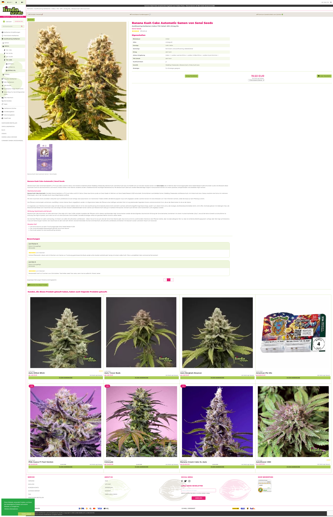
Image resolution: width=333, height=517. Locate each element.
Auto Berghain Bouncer (191, 373)
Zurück (31, 19)
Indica (53, 8)
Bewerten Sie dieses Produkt (38, 285)
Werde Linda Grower (9, 137)
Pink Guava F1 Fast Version (41, 462)
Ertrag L (11, 64)
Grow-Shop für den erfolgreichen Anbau (14, 93)
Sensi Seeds (136, 29)
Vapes (5, 104)
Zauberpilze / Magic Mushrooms (13, 89)
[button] (9, 514)
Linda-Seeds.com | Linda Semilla (84, 513)
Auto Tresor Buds (112, 373)
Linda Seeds (32, 371)
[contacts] (22, 2)
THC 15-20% (9, 56)
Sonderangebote (9, 111)
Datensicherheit (34, 491)
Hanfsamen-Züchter (10, 108)
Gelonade (108, 462)
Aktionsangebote (9, 115)
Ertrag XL (11, 67)
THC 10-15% (9, 53)
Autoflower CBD (263, 462)
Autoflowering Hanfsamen (42, 8)
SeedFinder (7, 118)
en (325, 2)
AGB (106, 481)
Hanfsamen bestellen (36, 497)
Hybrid (7, 74)
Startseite (30, 8)
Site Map (108, 484)
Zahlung (31, 484)
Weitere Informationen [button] (11, 509)
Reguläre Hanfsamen (10, 79)
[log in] (16, 2)
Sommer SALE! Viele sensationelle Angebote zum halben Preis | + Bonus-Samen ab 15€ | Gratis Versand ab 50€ (179, 6)
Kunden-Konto (33, 487)
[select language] (3, 2)
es (322, 2)
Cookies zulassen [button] (26, 514)
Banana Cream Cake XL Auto (193, 462)
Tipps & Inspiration (8, 126)
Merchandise (8, 101)
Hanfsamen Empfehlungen (12, 32)
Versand (31, 481)
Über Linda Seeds (111, 494)
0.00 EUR (8, 21)
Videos (4, 133)
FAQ (29, 494)
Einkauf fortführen (191, 76)
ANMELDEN (198, 498)
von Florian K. (33, 244)
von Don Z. (32, 262)
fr (328, 2)
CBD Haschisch (8, 97)
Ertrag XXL (67, 8)
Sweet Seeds (259, 371)
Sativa (7, 43)
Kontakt (108, 491)
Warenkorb (19, 21)
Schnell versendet (188, 508)
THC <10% (9, 50)
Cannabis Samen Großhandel (12, 140)
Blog (3, 130)
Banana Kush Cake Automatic (81, 8)
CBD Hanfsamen (9, 82)
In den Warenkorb (324, 76)
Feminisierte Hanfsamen (11, 35)
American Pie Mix (264, 373)
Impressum (109, 487)
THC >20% (60, 8)
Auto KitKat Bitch (37, 373)
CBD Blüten (7, 85)
